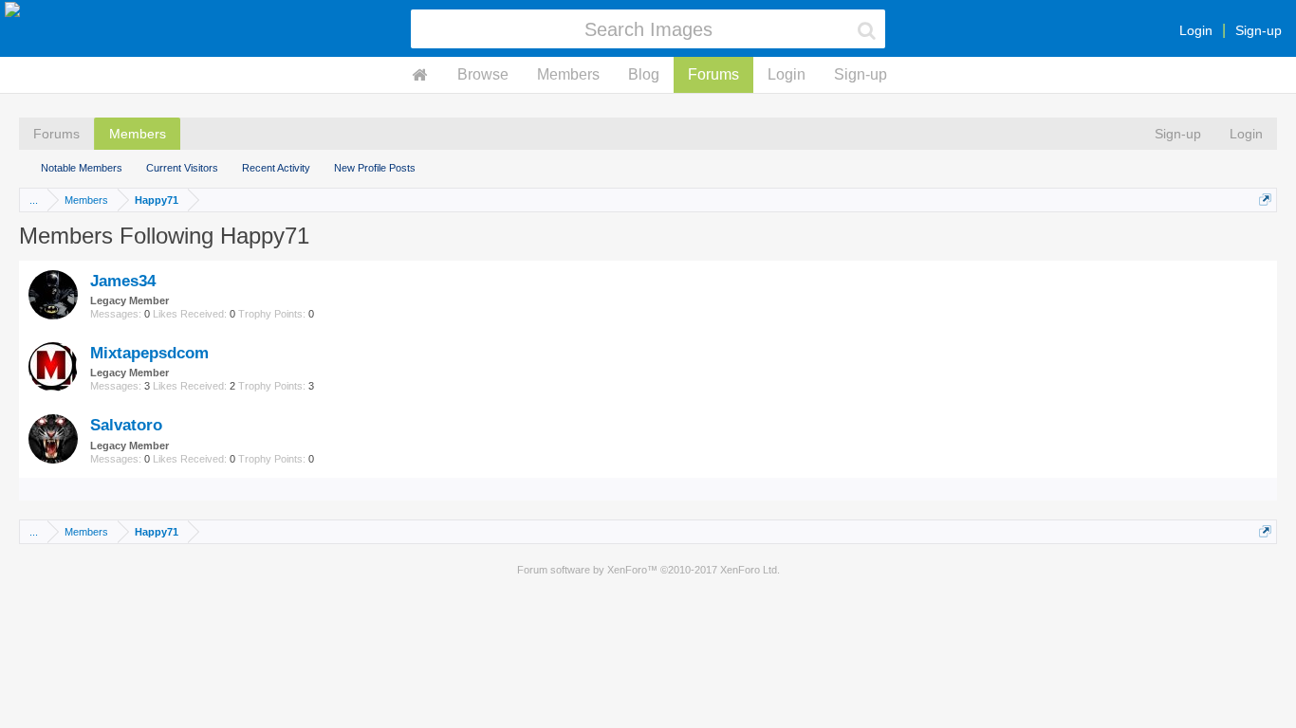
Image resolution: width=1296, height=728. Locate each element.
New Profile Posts (375, 167)
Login (1196, 30)
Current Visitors (182, 167)
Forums (713, 74)
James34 (123, 280)
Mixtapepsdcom (149, 352)
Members (568, 74)
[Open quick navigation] (1265, 199)
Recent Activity (276, 167)
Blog (643, 74)
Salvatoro (126, 424)
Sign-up (1258, 30)
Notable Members (81, 167)
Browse (483, 74)
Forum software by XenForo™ (648, 569)
